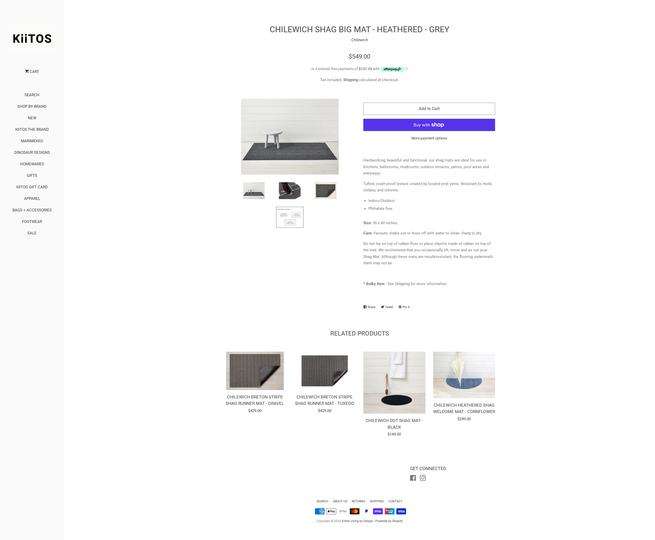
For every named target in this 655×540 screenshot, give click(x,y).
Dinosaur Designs (32, 152)
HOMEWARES (32, 164)
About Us (340, 501)
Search (322, 501)
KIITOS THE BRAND (32, 129)
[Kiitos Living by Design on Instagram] (423, 479)
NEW (32, 118)
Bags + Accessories (32, 210)
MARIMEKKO (32, 141)
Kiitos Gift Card (32, 187)
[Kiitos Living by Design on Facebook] (413, 479)
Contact (395, 501)
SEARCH (32, 95)
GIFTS (32, 175)
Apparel (32, 198)
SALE (32, 233)
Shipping (350, 80)
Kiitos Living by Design (357, 521)
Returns (358, 501)
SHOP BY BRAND (32, 106)
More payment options (429, 138)
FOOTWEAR (32, 221)
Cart (34, 71)
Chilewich (359, 40)
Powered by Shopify (389, 521)
